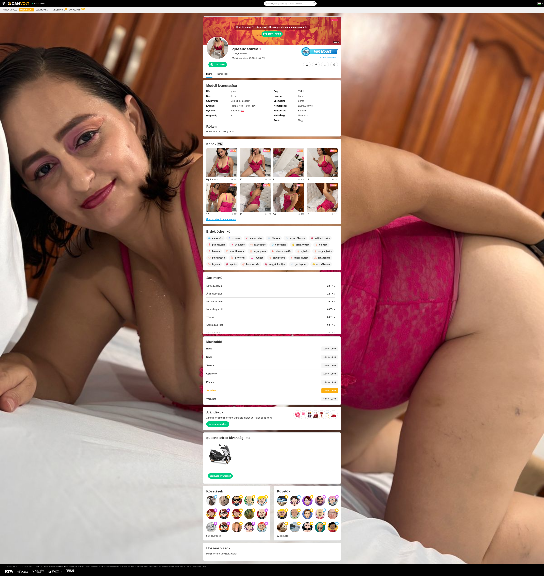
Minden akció (59, 10)
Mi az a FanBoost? (329, 57)
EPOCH (62, 566)
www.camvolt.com (35, 566)
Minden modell (10, 10)
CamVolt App (74, 10)
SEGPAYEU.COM (75, 566)
